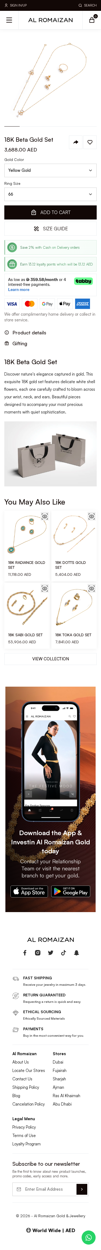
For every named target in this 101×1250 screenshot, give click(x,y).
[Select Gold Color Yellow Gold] (50, 170)
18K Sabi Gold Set (25, 634)
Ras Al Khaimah (66, 1095)
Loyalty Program (26, 1143)
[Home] (51, 20)
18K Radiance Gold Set (26, 565)
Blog (16, 1095)
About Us (20, 1062)
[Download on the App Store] (29, 891)
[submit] (81, 1189)
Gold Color (14, 160)
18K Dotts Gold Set (70, 565)
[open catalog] (9, 20)
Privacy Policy (24, 1127)
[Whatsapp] (89, 1237)
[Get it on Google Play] (70, 891)
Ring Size (12, 183)
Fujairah (60, 1070)
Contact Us (22, 1078)
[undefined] (25, 952)
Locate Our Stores (28, 1070)
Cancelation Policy (28, 1104)
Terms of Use (24, 1135)
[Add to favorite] (90, 142)
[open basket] (91, 20)
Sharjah (59, 1078)
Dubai (58, 1062)
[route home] (51, 939)
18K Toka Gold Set (73, 634)
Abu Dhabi (62, 1104)
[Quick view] (45, 516)
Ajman (58, 1087)
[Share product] (75, 142)
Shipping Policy (25, 1087)
